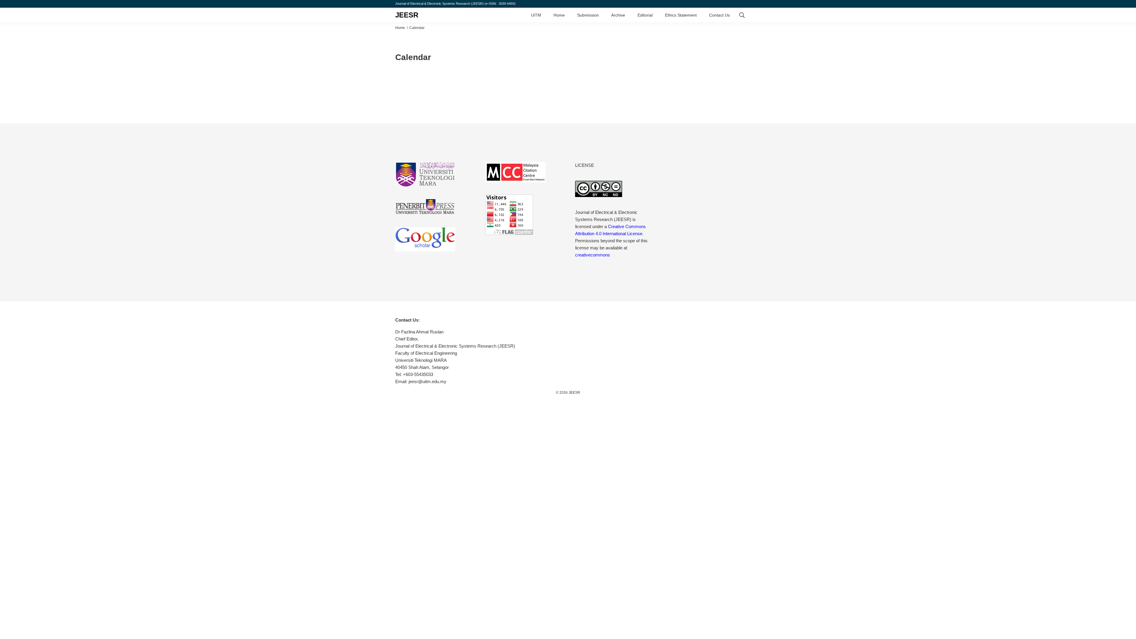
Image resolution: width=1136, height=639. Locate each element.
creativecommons (592, 254)
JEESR (406, 15)
